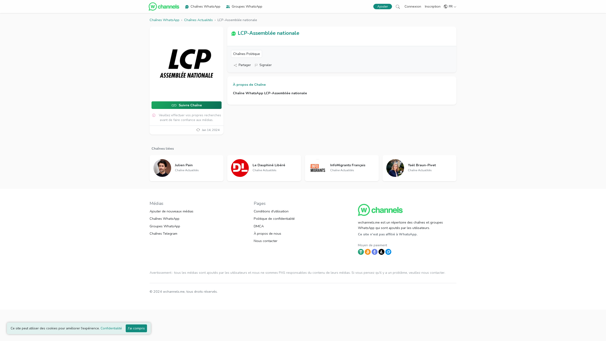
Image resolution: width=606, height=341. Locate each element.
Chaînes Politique (246, 53)
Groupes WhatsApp (247, 6)
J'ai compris (136, 328)
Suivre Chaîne (190, 105)
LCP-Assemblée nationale (268, 33)
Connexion (413, 6)
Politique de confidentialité (274, 218)
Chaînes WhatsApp (205, 6)
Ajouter (382, 6)
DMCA (259, 226)
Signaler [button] (265, 65)
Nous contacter (265, 240)
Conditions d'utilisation (271, 211)
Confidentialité (111, 328)
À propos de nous (267, 233)
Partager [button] (245, 65)
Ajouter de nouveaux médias (171, 211)
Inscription (433, 6)
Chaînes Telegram (163, 233)
